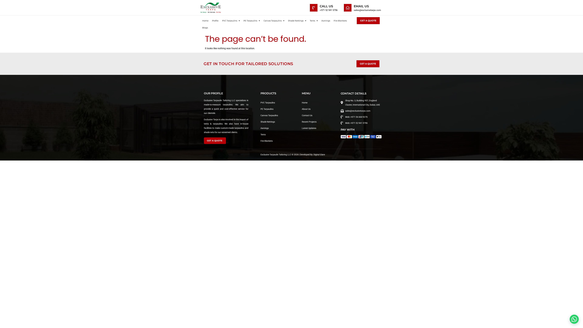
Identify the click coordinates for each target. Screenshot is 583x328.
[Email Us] (347, 8)
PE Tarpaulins (250, 20)
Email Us (361, 6)
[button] (574, 319)
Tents (312, 20)
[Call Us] (313, 8)
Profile (215, 20)
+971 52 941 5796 (329, 10)
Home (205, 20)
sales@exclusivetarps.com (367, 10)
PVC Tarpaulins (229, 20)
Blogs (205, 27)
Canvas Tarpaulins (273, 20)
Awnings (325, 20)
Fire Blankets (340, 20)
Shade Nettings (295, 20)
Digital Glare (319, 154)
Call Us (326, 6)
